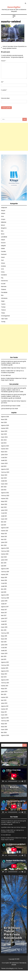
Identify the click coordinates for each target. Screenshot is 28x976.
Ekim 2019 (3, 563)
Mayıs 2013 (4, 688)
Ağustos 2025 (5, 425)
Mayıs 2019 (4, 577)
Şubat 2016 (4, 645)
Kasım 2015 (4, 653)
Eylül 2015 (3, 659)
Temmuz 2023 (5, 472)
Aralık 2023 (4, 460)
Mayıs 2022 (4, 501)
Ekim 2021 (3, 522)
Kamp (2, 272)
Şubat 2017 (4, 618)
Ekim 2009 (4, 732)
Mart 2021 (3, 539)
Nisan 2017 (4, 612)
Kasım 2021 (4, 519)
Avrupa (3, 219)
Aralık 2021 (4, 516)
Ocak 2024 (4, 457)
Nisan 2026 (4, 419)
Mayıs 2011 (4, 712)
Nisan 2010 (4, 726)
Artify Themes (18, 968)
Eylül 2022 (3, 490)
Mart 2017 (3, 615)
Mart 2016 (3, 642)
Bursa (2, 234)
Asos (2, 216)
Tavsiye (3, 307)
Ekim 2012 (3, 694)
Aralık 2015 (4, 650)
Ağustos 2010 (5, 718)
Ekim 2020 (4, 545)
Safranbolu (4, 298)
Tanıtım (3, 304)
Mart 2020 (4, 557)
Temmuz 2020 (5, 551)
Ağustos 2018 (5, 595)
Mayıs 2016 (4, 636)
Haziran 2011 (4, 709)
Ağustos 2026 (5, 416)
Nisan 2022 (4, 504)
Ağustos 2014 (5, 671)
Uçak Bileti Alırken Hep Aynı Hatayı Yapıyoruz (13, 368)
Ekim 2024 (4, 440)
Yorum (3, 61)
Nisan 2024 (4, 452)
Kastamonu (4, 280)
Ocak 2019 (4, 583)
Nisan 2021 (4, 536)
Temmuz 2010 (5, 721)
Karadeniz (4, 275)
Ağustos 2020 (5, 548)
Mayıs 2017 (4, 609)
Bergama (3, 228)
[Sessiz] (22, 781)
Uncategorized (5, 316)
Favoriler (3, 251)
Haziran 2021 (4, 530)
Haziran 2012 (4, 697)
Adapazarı (4, 207)
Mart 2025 (4, 434)
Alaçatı (3, 210)
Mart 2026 (4, 422)
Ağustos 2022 (5, 492)
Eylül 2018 (3, 592)
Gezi (2, 260)
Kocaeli (3, 283)
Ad (2, 82)
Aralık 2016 (4, 624)
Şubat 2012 (4, 703)
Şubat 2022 (4, 510)
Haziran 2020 (4, 554)
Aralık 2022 (4, 481)
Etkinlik (3, 248)
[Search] (25, 3)
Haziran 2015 (4, 668)
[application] (14, 775)
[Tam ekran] (25, 781)
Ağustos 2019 (5, 568)
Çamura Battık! (5, 406)
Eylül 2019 (3, 566)
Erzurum (3, 242)
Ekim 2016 (3, 630)
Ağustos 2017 (5, 606)
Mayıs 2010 (4, 724)
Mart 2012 (3, 700)
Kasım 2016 (4, 627)
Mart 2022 (4, 507)
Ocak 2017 (4, 621)
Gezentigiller (14, 7)
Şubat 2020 (4, 560)
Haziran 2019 (4, 574)
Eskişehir (3, 245)
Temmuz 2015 (5, 665)
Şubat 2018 (4, 601)
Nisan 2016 (4, 639)
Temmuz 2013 (5, 683)
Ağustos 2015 (5, 662)
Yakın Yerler (4, 319)
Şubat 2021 (4, 542)
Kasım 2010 (4, 715)
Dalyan (3, 240)
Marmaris (3, 286)
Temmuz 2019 (5, 571)
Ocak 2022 (4, 513)
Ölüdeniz (3, 289)
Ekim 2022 (3, 487)
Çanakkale (4, 237)
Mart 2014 (4, 677)
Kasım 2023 (4, 463)
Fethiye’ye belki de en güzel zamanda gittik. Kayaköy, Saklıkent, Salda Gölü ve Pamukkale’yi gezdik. (13, 363)
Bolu (2, 231)
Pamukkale (4, 292)
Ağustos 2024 (5, 446)
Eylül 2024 (3, 443)
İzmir (2, 269)
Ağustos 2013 (5, 680)
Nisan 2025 (4, 431)
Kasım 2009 (4, 729)
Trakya (3, 313)
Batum (3, 225)
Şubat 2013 (4, 691)
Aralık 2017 (4, 604)
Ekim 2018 (3, 589)
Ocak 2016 (4, 647)
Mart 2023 (4, 478)
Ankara (3, 213)
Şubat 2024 (4, 454)
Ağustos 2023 (5, 469)
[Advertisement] (14, 137)
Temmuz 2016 (5, 633)
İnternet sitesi (5, 98)
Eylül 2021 (3, 525)
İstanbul (3, 266)
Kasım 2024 (4, 437)
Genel (2, 257)
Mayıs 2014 (4, 674)
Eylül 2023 (3, 466)
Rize (2, 295)
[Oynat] (3, 781)
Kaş (2, 278)
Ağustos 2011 (4, 706)
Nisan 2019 (4, 580)
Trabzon (3, 310)
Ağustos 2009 (5, 735)
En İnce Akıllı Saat (6, 375)
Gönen (3, 263)
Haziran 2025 (4, 428)
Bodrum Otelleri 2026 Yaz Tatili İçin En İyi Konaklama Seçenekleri (12, 371)
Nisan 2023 (4, 475)
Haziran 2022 (4, 498)
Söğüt (3, 301)
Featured (3, 254)
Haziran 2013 (4, 686)
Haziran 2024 (4, 449)
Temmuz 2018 (5, 598)
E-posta (4, 90)
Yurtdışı (3, 321)
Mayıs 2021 (4, 533)
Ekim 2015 (3, 656)
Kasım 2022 (4, 484)
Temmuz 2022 (5, 495)
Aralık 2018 (4, 586)
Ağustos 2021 (5, 528)
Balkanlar (3, 222)
